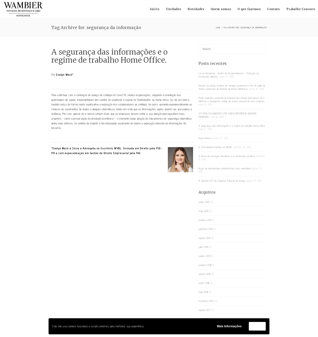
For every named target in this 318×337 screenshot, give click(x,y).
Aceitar (257, 326)
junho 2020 (204, 202)
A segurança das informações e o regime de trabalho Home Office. (109, 56)
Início (155, 9)
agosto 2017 (205, 310)
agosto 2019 (205, 238)
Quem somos (221, 9)
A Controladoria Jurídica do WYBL (215, 147)
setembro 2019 (206, 229)
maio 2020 (204, 211)
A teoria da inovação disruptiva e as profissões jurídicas (227, 156)
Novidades (196, 9)
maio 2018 (203, 292)
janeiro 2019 (205, 256)
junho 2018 (204, 283)
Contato (273, 9)
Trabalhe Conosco (300, 9)
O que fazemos (249, 9)
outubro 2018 (205, 265)
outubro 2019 (205, 220)
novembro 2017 (206, 301)
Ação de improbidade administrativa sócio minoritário (225, 168)
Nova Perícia (205, 138)
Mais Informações (229, 326)
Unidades (173, 9)
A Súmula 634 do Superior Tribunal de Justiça (222, 180)
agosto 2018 (205, 274)
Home (218, 27)
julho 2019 (204, 247)
